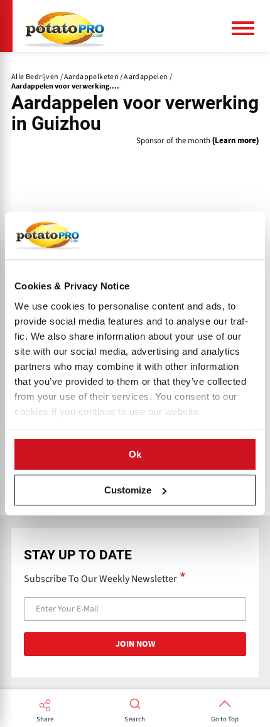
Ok (135, 454)
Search (134, 719)
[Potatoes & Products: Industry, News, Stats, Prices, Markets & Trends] (64, 26)
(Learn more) (235, 141)
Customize (127, 490)
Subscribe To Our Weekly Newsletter (100, 578)
